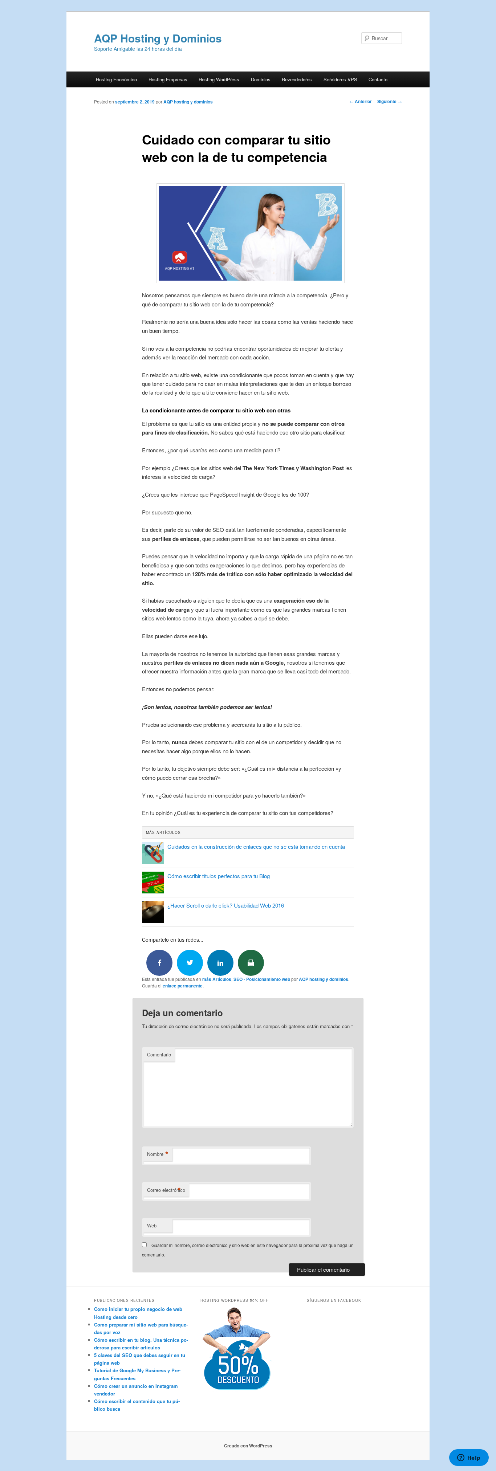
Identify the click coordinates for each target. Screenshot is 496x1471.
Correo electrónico (166, 1190)
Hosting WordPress (219, 79)
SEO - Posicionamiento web (261, 979)
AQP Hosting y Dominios (158, 38)
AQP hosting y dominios (188, 101)
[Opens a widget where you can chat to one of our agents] (469, 1458)
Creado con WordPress (248, 1445)
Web (151, 1225)
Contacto (378, 79)
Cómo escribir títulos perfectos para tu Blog (218, 876)
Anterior (360, 101)
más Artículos (216, 979)
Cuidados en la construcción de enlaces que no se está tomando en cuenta (256, 846)
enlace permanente (183, 985)
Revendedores (297, 79)
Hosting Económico (116, 79)
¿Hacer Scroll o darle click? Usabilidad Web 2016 (225, 905)
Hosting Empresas (168, 79)
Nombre (157, 1154)
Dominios (261, 79)
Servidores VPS (340, 79)
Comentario (159, 1054)
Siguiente (389, 101)
